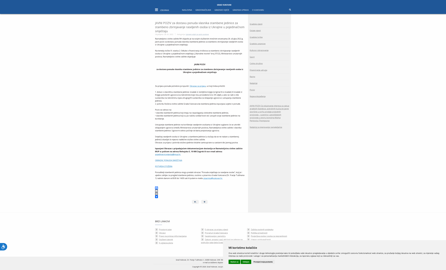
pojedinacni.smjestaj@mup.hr (167, 154)
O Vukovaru (258, 10)
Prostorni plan (165, 229)
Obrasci (162, 233)
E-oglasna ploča (166, 243)
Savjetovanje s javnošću (215, 236)
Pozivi (252, 90)
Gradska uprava (241, 10)
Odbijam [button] (246, 262)
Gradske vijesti (256, 24)
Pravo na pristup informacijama (173, 236)
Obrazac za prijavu (198, 86)
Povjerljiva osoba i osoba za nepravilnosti (269, 236)
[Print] (199, 193)
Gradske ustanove (258, 43)
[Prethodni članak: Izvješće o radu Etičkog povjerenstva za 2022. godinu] (195, 202)
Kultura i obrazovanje (259, 50)
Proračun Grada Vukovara (216, 233)
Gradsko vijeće (222, 10)
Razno (252, 76)
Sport (252, 57)
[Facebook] (199, 188)
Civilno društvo (256, 63)
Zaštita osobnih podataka (262, 229)
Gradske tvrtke (256, 37)
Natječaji (253, 83)
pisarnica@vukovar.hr (212, 178)
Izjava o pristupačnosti (261, 239)
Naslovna (187, 10)
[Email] (199, 190)
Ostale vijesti (255, 30)
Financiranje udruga (258, 70)
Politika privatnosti (259, 233)
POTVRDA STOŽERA (163, 166)
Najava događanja (258, 96)
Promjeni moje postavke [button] (263, 262)
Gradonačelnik (203, 10)
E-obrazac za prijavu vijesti (216, 229)
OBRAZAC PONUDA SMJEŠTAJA (168, 160)
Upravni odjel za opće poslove (197, 34)
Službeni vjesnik (166, 239)
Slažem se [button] (234, 262)
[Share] (199, 196)
